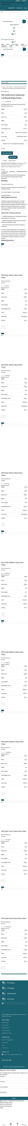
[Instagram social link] (16, 6)
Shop (3, 1045)
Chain (18, 163)
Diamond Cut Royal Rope (20, 86)
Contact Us (4, 1047)
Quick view (3, 331)
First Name (2, 1076)
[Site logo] (12, 15)
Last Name (2, 1081)
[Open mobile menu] (14, 37)
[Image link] (14, 1007)
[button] (3, 327)
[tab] (5, 171)
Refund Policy (5, 1022)
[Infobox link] (14, 983)
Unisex (18, 166)
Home (2, 86)
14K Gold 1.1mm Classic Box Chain (13, 831)
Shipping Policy (5, 1027)
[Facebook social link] (12, 6)
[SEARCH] (24, 21)
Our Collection (9, 86)
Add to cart (13, 157)
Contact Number (4, 1087)
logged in (9, 192)
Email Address (3, 1092)
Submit (14, 1098)
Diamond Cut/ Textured (12, 165)
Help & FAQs (5, 1042)
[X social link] (14, 6)
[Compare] (3, 272)
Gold (20, 165)
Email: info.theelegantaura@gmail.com (13, 1054)
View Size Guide (7, 153)
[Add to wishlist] (3, 323)
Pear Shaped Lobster (12, 166)
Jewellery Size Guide (7, 1033)
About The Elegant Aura (7, 1040)
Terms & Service (6, 1030)
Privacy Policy (5, 1025)
